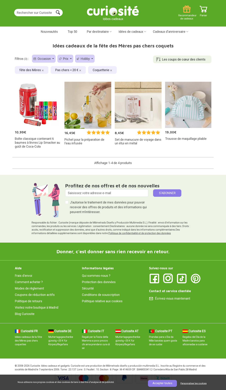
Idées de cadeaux (130, 31)
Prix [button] (65, 59)
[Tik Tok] (182, 278)
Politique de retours (28, 301)
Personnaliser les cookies (193, 383)
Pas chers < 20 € (67, 70)
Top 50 (72, 31)
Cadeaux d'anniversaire (169, 31)
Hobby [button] (85, 59)
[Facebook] (154, 278)
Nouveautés (49, 31)
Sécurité (88, 288)
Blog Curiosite (24, 314)
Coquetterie (101, 70)
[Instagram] (168, 278)
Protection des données (99, 282)
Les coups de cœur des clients (184, 59)
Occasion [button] (44, 59)
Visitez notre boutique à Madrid (36, 307)
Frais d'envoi (23, 275)
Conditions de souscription (101, 295)
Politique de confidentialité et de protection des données (139, 233)
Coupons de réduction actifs (35, 295)
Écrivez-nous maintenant (172, 298)
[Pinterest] (195, 278)
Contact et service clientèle (170, 291)
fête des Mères (30, 70)
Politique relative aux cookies (102, 301)
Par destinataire (98, 31)
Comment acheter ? (29, 282)
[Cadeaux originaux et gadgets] (113, 10)
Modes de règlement (29, 288)
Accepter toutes (162, 383)
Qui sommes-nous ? (96, 275)
